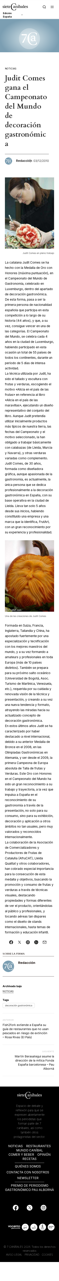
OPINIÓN (44, 1155)
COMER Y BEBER (21, 1155)
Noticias (10, 68)
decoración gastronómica (18, 1005)
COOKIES (47, 1254)
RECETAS (29, 1159)
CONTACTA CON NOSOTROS (28, 1172)
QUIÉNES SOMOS (28, 1166)
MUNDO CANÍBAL (29, 1150)
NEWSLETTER (28, 1178)
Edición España (7, 15)
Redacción (26, 963)
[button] (52, 6)
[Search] (44, 7)
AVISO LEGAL (14, 1254)
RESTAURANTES (38, 1146)
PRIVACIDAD (32, 1254)
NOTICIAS (15, 1146)
